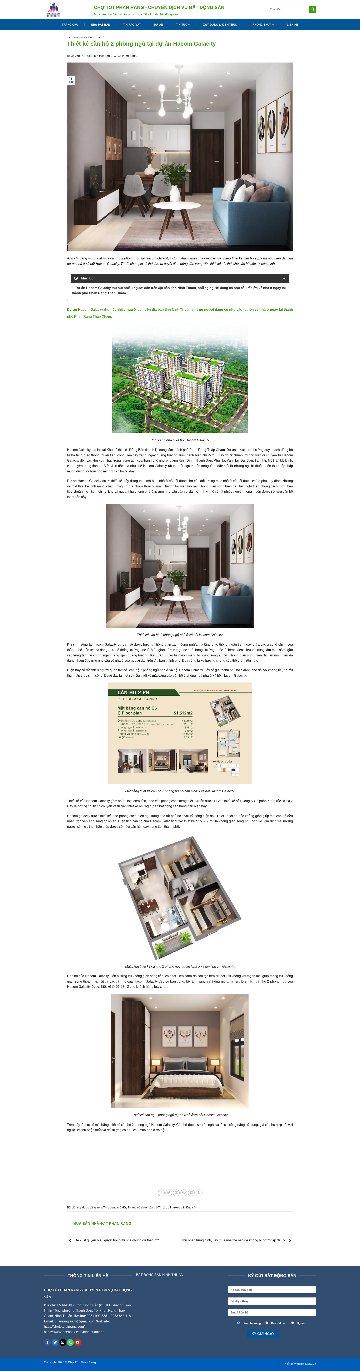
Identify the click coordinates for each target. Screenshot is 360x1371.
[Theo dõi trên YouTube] (77, 1342)
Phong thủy (262, 24)
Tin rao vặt (132, 24)
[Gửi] (312, 9)
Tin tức (182, 24)
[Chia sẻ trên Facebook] (161, 1192)
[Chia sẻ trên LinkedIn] (191, 1192)
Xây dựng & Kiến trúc (220, 24)
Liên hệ (292, 24)
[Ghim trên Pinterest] (183, 1192)
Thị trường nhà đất (81, 37)
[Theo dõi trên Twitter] (55, 1342)
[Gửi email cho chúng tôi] (62, 1342)
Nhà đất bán (100, 24)
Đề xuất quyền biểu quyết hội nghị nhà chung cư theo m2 (116, 1240)
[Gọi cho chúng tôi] (70, 1342)
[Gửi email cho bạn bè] (176, 1192)
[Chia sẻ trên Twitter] (168, 1192)
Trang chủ (70, 24)
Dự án (158, 24)
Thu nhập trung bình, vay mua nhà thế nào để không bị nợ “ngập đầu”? (233, 1240)
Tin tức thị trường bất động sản (177, 1207)
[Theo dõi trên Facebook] (47, 1342)
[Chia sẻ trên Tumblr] (199, 1192)
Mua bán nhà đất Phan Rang (118, 56)
